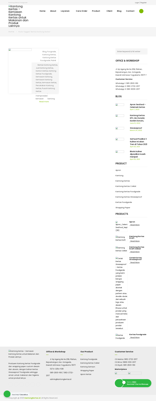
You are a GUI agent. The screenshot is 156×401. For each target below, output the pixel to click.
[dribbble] (38, 384)
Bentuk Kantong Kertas (47, 65)
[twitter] (16, 384)
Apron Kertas (85, 374)
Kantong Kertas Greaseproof (129, 197)
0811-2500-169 (129, 365)
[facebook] (11, 384)
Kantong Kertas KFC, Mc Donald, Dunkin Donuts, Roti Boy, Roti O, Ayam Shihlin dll (137, 120)
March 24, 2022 (136, 130)
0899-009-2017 (129, 362)
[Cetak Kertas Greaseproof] (121, 293)
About (53, 11)
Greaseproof (136, 128)
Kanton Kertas (42, 71)
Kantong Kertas (49, 54)
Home (42, 11)
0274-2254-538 (56, 369)
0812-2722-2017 (130, 359)
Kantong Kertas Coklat (126, 186)
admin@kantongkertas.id (60, 379)
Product (96, 11)
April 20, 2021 (135, 146)
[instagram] (27, 384)
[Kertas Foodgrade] (121, 336)
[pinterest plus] (32, 384)
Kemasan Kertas (49, 82)
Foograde (51, 51)
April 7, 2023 (134, 109)
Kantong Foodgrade (88, 359)
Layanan (65, 11)
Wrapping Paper (123, 207)
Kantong (119, 175)
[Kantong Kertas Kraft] (121, 238)
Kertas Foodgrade (137, 334)
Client (109, 11)
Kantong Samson (87, 367)
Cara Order (81, 11)
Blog (119, 11)
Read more (44, 101)
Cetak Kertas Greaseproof (135, 258)
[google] (22, 384)
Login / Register (140, 3)
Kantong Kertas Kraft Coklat (136, 248)
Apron (118, 170)
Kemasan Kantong (44, 77)
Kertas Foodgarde (124, 202)
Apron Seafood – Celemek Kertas (138, 105)
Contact (130, 11)
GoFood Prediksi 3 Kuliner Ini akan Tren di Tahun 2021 (138, 142)
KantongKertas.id (32, 398)
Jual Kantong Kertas (44, 68)
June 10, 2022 (135, 123)
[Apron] (121, 226)
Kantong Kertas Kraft (136, 237)
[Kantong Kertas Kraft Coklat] (121, 249)
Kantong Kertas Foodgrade (128, 191)
